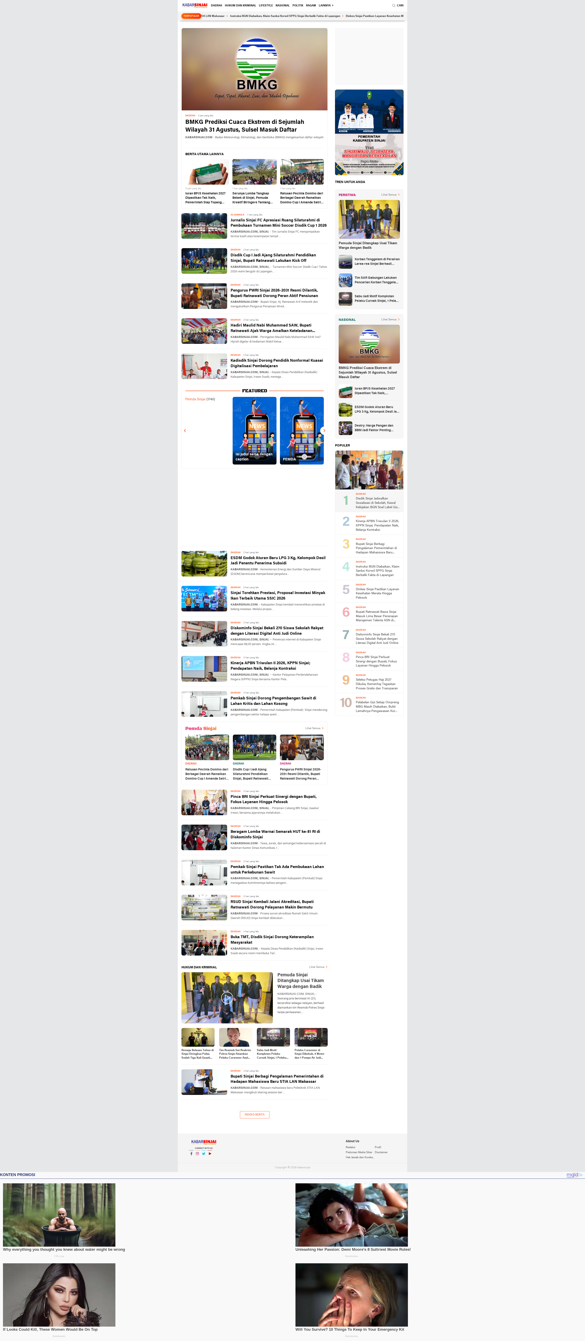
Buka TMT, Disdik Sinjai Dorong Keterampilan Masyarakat (272, 940)
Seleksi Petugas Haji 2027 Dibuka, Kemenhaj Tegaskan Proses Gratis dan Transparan (377, 684)
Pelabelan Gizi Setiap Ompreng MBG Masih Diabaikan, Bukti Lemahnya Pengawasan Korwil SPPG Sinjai (377, 707)
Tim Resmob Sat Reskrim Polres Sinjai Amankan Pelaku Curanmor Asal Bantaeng (235, 1054)
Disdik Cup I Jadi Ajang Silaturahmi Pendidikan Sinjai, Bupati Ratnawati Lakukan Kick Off (273, 258)
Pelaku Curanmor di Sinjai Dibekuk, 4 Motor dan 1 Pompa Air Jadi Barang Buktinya (309, 1054)
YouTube (209, 1159)
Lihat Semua (312, 728)
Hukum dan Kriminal (240, 5)
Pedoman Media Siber (359, 1152)
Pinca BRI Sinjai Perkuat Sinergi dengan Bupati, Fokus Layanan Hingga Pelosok (274, 799)
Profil (378, 1147)
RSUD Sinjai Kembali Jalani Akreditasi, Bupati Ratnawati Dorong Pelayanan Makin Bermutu (272, 904)
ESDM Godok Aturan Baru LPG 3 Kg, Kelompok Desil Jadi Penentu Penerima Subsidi (278, 561)
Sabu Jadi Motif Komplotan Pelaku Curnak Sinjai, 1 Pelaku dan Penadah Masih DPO (273, 1054)
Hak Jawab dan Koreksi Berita (360, 1157)
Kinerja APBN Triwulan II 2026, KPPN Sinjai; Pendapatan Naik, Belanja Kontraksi (270, 666)
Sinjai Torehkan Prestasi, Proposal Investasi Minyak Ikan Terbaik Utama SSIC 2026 (278, 595)
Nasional (283, 5)
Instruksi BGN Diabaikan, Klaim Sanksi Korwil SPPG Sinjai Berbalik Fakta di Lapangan (235, 16)
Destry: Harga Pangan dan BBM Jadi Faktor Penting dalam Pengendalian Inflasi (375, 428)
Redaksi (350, 1147)
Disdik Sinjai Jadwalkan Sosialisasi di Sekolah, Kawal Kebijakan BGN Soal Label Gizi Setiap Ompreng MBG (377, 503)
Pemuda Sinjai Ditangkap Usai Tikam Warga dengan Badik (368, 246)
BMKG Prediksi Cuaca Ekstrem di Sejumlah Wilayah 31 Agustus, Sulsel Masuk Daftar (244, 126)
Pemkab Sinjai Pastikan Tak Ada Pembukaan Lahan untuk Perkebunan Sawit (277, 869)
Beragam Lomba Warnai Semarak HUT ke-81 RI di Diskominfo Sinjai (275, 834)
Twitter (203, 1159)
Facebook (191, 1159)
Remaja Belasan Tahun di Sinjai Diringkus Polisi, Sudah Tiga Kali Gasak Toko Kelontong (197, 1054)
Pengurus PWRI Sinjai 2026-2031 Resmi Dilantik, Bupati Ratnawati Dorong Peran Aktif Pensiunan (274, 293)
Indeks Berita (255, 1114)
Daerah (216, 5)
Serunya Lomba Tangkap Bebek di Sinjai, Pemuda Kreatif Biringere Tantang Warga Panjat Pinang (251, 198)
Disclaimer (381, 1152)
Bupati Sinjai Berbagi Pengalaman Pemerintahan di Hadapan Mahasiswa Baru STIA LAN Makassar (277, 1079)
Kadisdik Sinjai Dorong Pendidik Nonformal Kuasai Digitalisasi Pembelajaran (277, 363)
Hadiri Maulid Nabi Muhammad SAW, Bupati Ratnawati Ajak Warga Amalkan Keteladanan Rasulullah (271, 329)
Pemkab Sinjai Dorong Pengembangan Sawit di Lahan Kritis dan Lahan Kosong (273, 701)
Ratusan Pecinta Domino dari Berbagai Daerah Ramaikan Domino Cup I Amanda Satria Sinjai (301, 198)
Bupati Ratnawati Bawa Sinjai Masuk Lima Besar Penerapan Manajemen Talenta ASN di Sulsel (377, 616)
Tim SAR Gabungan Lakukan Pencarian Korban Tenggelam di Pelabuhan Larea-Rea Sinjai (377, 280)
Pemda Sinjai (195, 399)
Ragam (311, 5)
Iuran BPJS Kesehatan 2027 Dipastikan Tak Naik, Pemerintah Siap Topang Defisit (205, 198)
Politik (297, 5)
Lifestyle (266, 5)
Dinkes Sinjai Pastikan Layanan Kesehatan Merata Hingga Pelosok (338, 16)
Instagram (197, 1159)
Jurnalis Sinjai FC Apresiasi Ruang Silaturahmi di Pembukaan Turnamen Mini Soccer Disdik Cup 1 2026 (279, 223)
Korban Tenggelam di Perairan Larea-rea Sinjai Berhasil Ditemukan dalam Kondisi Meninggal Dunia (377, 262)
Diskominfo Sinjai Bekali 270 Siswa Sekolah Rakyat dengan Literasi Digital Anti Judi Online (277, 631)
